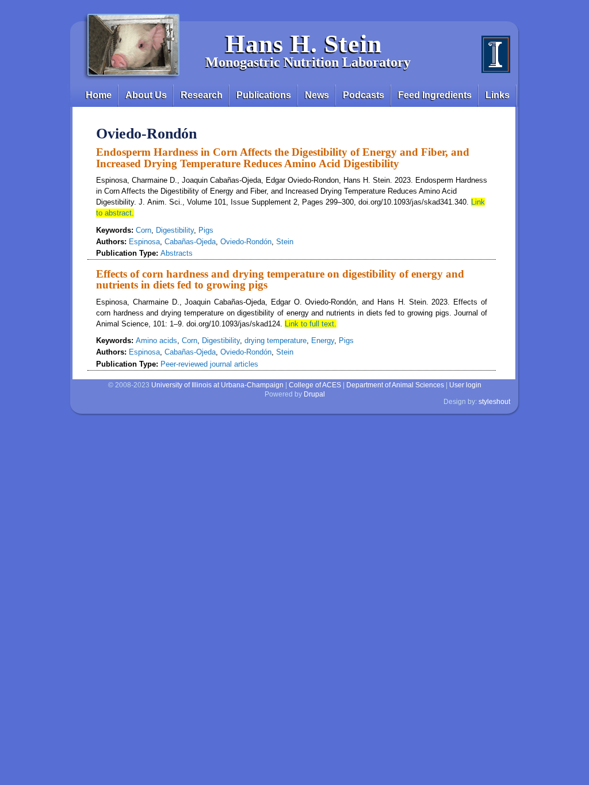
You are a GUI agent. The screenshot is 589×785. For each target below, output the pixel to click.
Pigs (205, 230)
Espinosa (144, 241)
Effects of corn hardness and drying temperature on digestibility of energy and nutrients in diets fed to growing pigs (280, 279)
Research (202, 95)
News (317, 95)
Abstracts (176, 253)
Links (497, 95)
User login (465, 385)
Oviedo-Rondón (245, 241)
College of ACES (315, 385)
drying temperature (275, 340)
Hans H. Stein (303, 44)
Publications (263, 95)
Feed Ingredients (435, 95)
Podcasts (363, 95)
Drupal (314, 394)
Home (99, 95)
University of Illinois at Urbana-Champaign (217, 385)
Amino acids (156, 340)
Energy (322, 340)
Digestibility (175, 230)
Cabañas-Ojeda (190, 241)
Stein (284, 241)
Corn (143, 230)
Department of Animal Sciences (395, 385)
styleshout (494, 401)
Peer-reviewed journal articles (209, 364)
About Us (146, 95)
